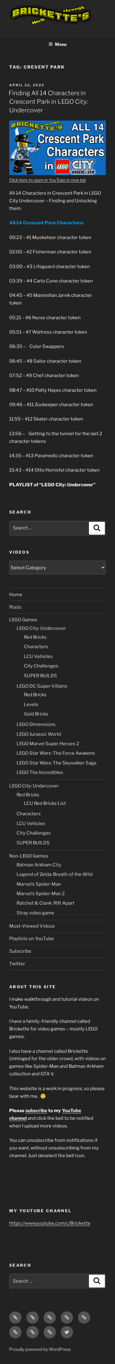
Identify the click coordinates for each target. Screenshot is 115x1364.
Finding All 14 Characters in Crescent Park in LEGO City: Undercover (48, 101)
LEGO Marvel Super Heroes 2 (48, 743)
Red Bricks (35, 637)
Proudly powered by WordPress (40, 1349)
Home (15, 594)
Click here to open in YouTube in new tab (47, 180)
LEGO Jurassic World (39, 734)
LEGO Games (23, 619)
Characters (36, 646)
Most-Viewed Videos (32, 926)
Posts (15, 607)
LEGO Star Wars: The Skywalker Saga (56, 763)
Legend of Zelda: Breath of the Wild (55, 874)
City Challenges (41, 666)
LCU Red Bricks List (45, 803)
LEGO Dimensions (36, 724)
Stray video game (35, 913)
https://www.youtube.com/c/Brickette (49, 1223)
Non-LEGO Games (28, 856)
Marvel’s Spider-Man (39, 884)
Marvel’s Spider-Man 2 (41, 893)
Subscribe (20, 951)
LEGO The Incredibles (40, 772)
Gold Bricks (36, 714)
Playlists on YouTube (31, 938)
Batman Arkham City (39, 865)
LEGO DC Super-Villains (42, 686)
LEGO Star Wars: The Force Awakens (56, 753)
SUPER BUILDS (40, 675)
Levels (31, 704)
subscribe (36, 1110)
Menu (61, 44)
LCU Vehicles (38, 656)
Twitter (17, 963)
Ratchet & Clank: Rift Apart (46, 903)
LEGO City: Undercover (41, 628)
